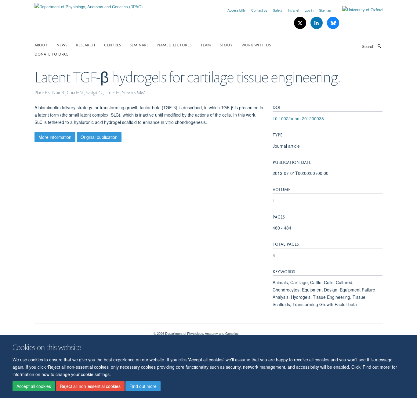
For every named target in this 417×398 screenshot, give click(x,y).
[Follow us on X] (300, 23)
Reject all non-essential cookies (90, 386)
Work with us (256, 44)
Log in (309, 10)
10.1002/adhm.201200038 (298, 118)
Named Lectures (174, 44)
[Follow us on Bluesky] (333, 23)
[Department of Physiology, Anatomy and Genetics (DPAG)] (88, 4)
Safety (277, 10)
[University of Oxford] (358, 9)
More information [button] (54, 137)
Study (226, 44)
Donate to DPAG (51, 53)
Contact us (259, 10)
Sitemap (325, 10)
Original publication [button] (99, 137)
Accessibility (236, 10)
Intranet (293, 10)
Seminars (139, 44)
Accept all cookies (33, 386)
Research (85, 44)
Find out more (143, 386)
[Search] (379, 45)
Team (205, 44)
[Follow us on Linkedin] (317, 23)
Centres (112, 44)
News (61, 44)
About (41, 44)
